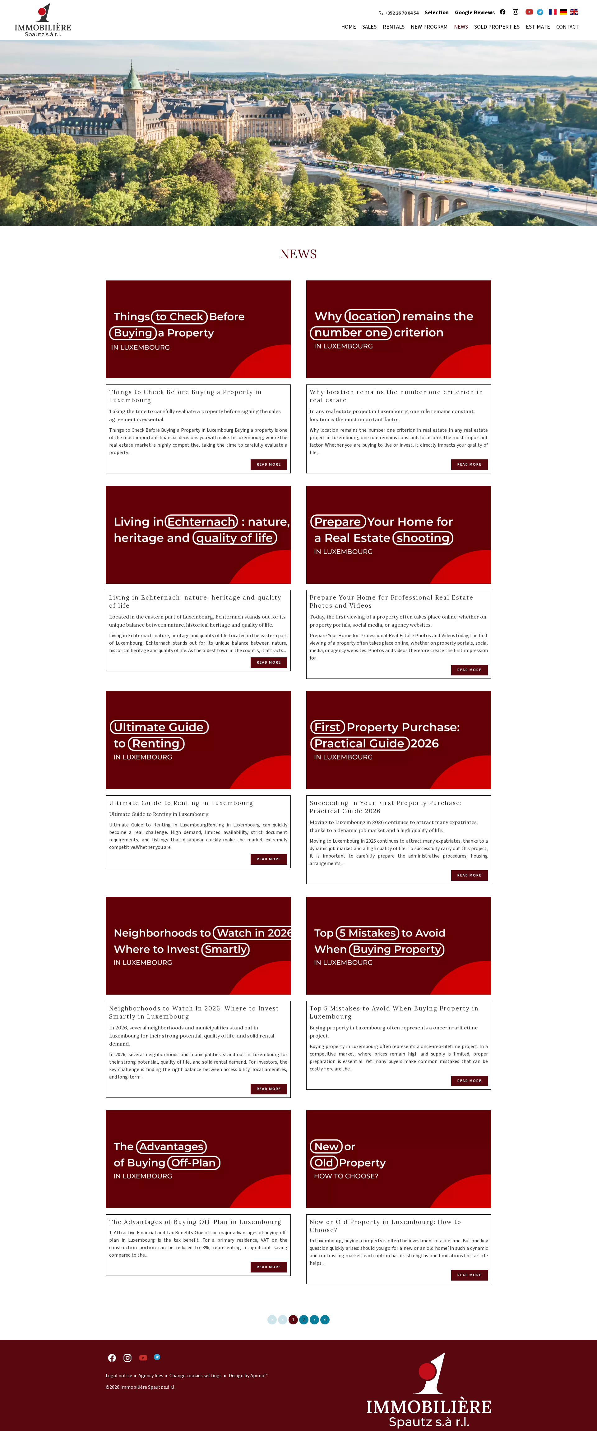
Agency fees (150, 1375)
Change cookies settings (195, 1375)
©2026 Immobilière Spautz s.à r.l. (140, 1387)
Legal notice (119, 1375)
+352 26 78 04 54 (401, 13)
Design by (247, 1375)
